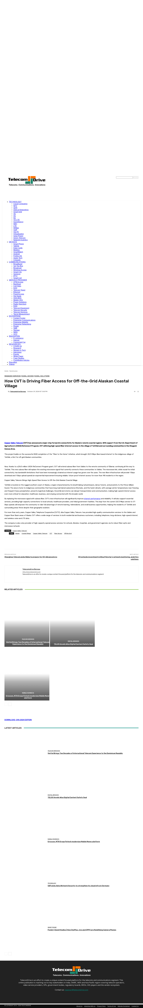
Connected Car (19, 342)
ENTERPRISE (15, 316)
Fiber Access (58, 533)
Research (17, 348)
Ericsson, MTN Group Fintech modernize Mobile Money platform (28, 697)
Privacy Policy (101, 1006)
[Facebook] (23, 577)
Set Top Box (18, 266)
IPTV (15, 276)
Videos (12, 364)
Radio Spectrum (19, 304)
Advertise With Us (89, 1006)
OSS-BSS (17, 298)
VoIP (15, 230)
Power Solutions (19, 302)
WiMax (16, 228)
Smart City (17, 272)
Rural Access (13, 371)
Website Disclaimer (124, 1006)
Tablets (16, 246)
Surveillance (18, 222)
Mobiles (16, 250)
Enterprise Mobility (20, 322)
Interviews (17, 352)
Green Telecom (19, 238)
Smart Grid (17, 212)
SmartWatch (18, 252)
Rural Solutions (41, 376)
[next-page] (10, 704)
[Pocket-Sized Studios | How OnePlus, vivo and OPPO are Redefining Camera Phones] (25, 929)
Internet (16, 340)
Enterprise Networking (22, 324)
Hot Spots (17, 296)
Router (16, 326)
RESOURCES (15, 344)
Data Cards (17, 248)
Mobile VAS (18, 300)
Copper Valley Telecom (13, 443)
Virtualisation (18, 234)
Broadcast (17, 268)
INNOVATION (14, 336)
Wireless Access (19, 270)
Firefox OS (17, 256)
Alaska (17, 533)
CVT (51, 533)
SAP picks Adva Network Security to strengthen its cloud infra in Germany (78, 886)
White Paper (18, 356)
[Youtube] (35, 577)
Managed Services (12, 376)
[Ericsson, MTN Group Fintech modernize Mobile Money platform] (26, 673)
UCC (15, 334)
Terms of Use (111, 1006)
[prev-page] (6, 704)
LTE (15, 226)
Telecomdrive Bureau (18, 391)
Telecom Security (20, 310)
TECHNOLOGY (15, 202)
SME (15, 328)
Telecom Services (20, 312)
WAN (15, 332)
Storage (16, 330)
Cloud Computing (20, 204)
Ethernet (16, 292)
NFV (15, 206)
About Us (79, 1006)
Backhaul (17, 284)
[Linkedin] (27, 577)
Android (16, 254)
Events (16, 354)
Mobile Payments (28, 693)
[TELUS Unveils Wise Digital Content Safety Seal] (72, 620)
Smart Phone (18, 244)
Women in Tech (19, 350)
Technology (52, 883)
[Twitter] (31, 577)
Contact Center (19, 318)
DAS (15, 288)
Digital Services (73, 641)
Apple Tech (17, 258)
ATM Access (18, 282)
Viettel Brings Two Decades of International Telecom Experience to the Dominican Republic (28, 643)
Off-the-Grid (68, 533)
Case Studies (18, 358)
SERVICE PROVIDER (18, 280)
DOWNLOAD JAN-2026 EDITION (18, 720)
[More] (61, 399)
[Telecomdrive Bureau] (6, 391)
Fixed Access (18, 294)
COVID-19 (17, 346)
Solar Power (18, 236)
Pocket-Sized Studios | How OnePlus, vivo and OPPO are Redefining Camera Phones (82, 930)
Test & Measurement (21, 314)
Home (6, 371)
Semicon (16, 274)
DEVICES (13, 242)
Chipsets (16, 260)
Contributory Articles (21, 360)
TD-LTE (16, 220)
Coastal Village (26, 533)
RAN (15, 306)
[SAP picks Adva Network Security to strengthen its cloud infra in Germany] (25, 884)
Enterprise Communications (24, 320)
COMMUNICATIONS (17, 262)
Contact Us (135, 1006)
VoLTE (16, 232)
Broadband (17, 264)
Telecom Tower (19, 290)
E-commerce (18, 338)
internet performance (92, 499)
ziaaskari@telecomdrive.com (76, 990)
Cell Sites (17, 286)
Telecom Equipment (21, 308)
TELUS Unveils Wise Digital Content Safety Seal (73, 644)
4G (14, 216)
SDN (15, 208)
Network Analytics (20, 240)
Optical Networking (20, 210)
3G (14, 214)
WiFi (15, 224)
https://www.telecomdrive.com (31, 572)
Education (13, 362)
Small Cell (17, 278)
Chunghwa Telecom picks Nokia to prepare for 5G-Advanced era (30, 557)
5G (14, 218)
